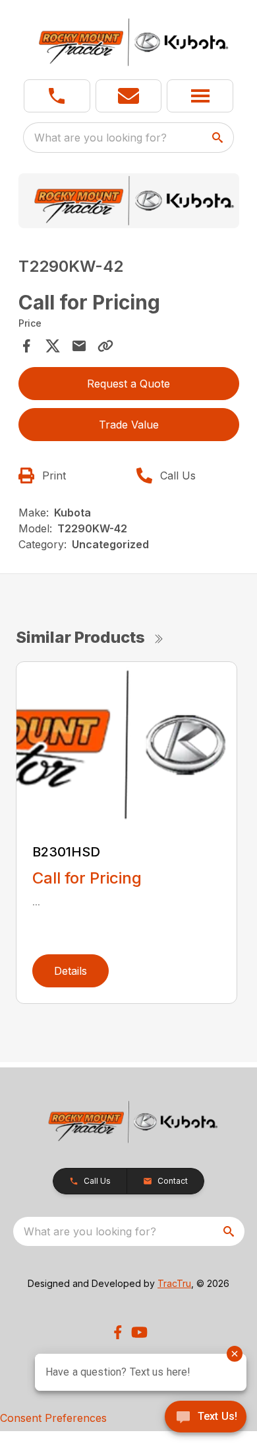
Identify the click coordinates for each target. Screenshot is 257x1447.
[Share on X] (53, 346)
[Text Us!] (205, 1418)
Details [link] (70, 970)
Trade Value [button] (129, 424)
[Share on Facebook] (26, 346)
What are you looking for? (100, 137)
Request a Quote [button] (128, 383)
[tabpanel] (128, 203)
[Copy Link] (105, 346)
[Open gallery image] (128, 201)
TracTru (174, 1283)
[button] (57, 95)
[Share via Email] (79, 346)
